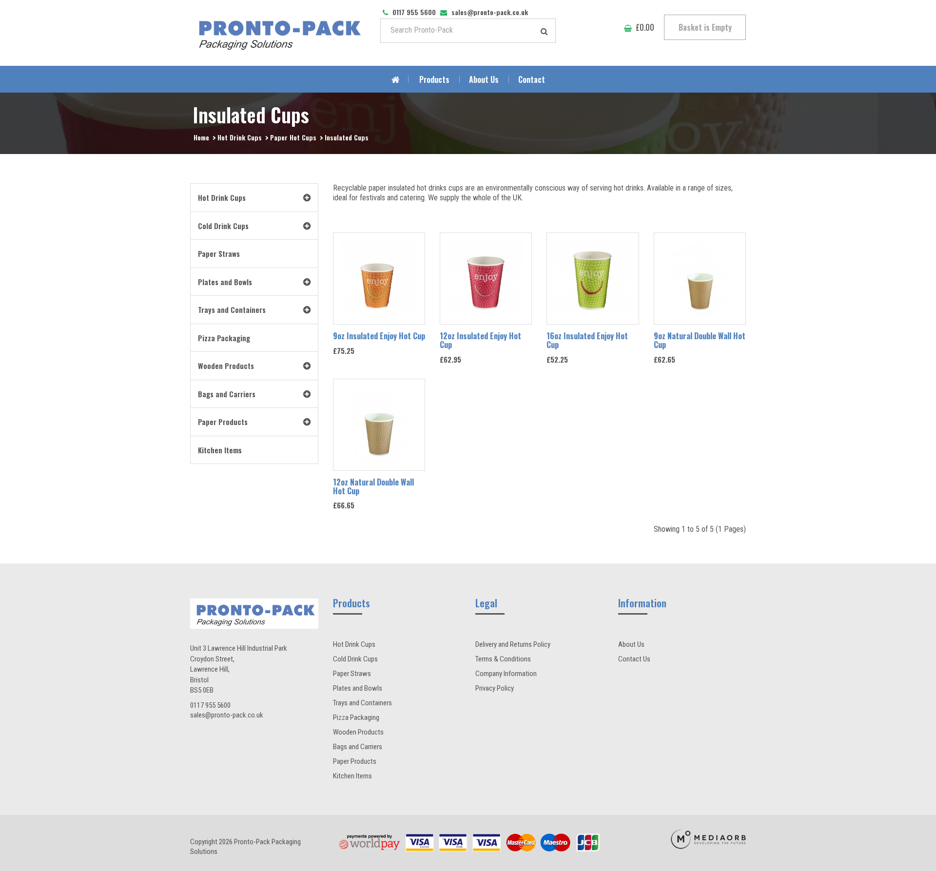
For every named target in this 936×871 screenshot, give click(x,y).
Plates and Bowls (357, 688)
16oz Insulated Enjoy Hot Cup (587, 340)
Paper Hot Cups (293, 137)
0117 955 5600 (210, 705)
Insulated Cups (347, 137)
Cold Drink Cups (355, 659)
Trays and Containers (362, 702)
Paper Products (354, 761)
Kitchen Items (352, 776)
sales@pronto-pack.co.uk (226, 715)
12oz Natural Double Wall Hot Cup (373, 486)
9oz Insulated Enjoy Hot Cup (379, 336)
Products (434, 79)
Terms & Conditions (503, 659)
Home (201, 137)
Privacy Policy (494, 688)
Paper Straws (352, 673)
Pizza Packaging (356, 717)
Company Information (506, 673)
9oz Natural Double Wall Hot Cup (699, 340)
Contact (531, 79)
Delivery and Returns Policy (512, 644)
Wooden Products (358, 732)
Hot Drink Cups (239, 137)
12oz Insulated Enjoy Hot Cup (480, 340)
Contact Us (634, 659)
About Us (484, 79)
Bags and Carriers (357, 746)
